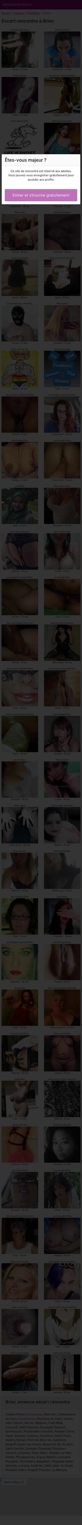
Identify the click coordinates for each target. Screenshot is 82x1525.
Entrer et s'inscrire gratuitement (41, 195)
